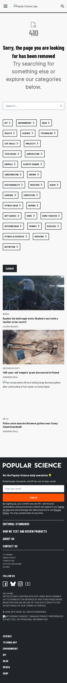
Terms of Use (8, 560)
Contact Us (10, 546)
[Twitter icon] (12, 583)
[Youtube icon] (27, 583)
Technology (10, 642)
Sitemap (6, 567)
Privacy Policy (9, 557)
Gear (5, 661)
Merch (6, 667)
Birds (6, 314)
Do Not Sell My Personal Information (25, 619)
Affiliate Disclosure (12, 564)
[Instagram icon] (20, 583)
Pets (5, 419)
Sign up (33, 497)
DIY (4, 654)
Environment (10, 648)
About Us (8, 539)
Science (7, 636)
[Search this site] (62, 6)
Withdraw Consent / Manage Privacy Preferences (34, 616)
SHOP (5, 673)
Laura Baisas (10, 326)
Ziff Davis (16, 612)
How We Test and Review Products (25, 531)
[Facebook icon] (5, 583)
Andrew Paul (10, 377)
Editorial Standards (16, 524)
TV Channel (8, 554)
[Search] (61, 106)
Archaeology (11, 368)
